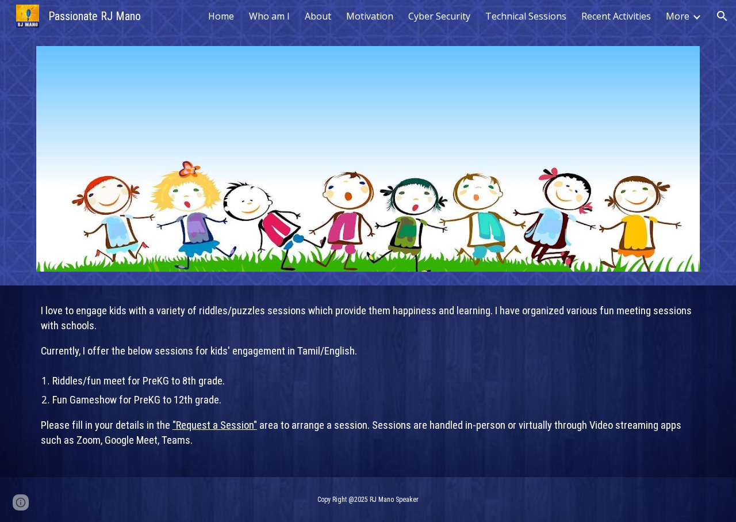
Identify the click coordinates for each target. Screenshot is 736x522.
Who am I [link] (269, 16)
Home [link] (221, 16)
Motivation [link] (369, 16)
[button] (722, 16)
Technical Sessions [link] (525, 16)
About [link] (318, 16)
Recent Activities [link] (616, 16)
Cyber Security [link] (439, 16)
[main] (368, 381)
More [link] (677, 16)
